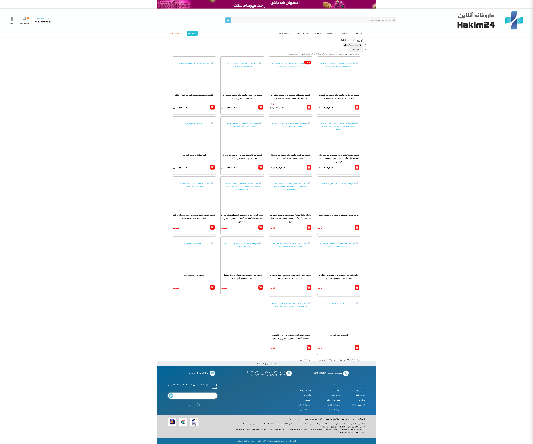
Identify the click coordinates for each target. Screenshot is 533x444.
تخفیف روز (192, 33)
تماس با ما (360, 395)
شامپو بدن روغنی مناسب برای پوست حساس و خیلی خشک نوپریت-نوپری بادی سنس (290, 97)
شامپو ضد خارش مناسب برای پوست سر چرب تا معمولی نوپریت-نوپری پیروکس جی (242, 157)
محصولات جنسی (284, 33)
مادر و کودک (335, 395)
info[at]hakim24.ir (198, 373)
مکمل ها (318, 33)
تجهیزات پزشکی (333, 405)
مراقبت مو (346, 33)
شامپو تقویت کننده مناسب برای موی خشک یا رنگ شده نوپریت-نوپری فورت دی (194, 217)
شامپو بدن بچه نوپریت (194, 275)
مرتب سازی (354, 49)
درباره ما (362, 400)
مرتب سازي (354, 54)
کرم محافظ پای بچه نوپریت (194, 155)
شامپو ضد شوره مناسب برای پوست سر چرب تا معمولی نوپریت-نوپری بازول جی (290, 157)
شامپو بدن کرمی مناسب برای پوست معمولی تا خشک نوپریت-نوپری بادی (242, 97)
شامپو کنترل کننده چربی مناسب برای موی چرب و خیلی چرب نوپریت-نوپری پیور (290, 277)
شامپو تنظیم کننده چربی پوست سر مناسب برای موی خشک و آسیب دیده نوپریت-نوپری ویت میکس (339, 158)
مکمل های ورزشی (302, 33)
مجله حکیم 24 (174, 33)
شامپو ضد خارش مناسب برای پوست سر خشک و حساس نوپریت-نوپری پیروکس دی (339, 97)
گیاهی (308, 400)
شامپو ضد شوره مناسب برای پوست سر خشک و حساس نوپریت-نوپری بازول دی (338, 277)
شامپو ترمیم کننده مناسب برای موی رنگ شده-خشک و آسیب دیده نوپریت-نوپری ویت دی (290, 337)
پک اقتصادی (305, 410)
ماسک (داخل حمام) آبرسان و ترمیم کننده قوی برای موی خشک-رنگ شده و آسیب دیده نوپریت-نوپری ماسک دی (242, 218)
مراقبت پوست (331, 33)
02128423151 (43, 22)
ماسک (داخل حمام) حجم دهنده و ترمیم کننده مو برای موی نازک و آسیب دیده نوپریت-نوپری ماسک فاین (290, 218)
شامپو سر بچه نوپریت (339, 335)
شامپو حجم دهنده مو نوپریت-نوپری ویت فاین (339, 215)
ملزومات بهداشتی (333, 410)
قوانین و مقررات (358, 405)
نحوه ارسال (360, 390)
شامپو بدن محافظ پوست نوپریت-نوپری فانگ (194, 95)
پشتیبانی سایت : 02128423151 (328, 373)
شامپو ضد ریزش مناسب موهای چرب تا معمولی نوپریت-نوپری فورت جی (242, 277)
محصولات (358, 33)
